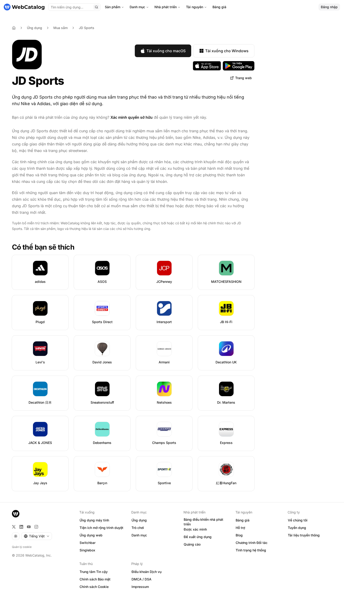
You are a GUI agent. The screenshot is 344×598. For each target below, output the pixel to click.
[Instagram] (36, 527)
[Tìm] (96, 7)
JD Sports (86, 28)
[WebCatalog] (15, 513)
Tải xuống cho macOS (166, 50)
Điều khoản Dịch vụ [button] (146, 572)
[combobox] (36, 536)
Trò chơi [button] (138, 528)
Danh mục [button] (139, 535)
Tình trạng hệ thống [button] (251, 550)
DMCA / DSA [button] (141, 579)
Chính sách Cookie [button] (94, 587)
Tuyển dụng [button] (297, 528)
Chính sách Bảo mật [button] (95, 579)
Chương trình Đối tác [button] (251, 543)
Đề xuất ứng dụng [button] (198, 537)
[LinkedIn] (21, 527)
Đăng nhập (329, 7)
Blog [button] (239, 535)
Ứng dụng (34, 28)
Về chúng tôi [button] (297, 520)
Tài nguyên (194, 7)
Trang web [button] (243, 78)
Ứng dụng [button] (139, 520)
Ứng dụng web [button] (91, 535)
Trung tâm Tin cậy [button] (94, 572)
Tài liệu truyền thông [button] (304, 535)
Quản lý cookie (22, 547)
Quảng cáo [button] (192, 544)
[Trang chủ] (24, 7)
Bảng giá (219, 7)
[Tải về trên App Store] (207, 65)
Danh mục (137, 7)
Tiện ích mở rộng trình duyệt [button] (101, 528)
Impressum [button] (140, 587)
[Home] (14, 28)
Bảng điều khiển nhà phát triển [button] (203, 522)
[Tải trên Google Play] (238, 65)
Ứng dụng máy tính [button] (94, 520)
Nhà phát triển (165, 7)
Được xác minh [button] (195, 529)
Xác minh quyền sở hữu (131, 117)
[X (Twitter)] (14, 527)
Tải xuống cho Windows (227, 50)
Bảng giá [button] (242, 520)
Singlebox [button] (87, 550)
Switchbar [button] (87, 543)
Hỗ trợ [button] (240, 528)
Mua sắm (60, 28)
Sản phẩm (112, 7)
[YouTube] (29, 527)
